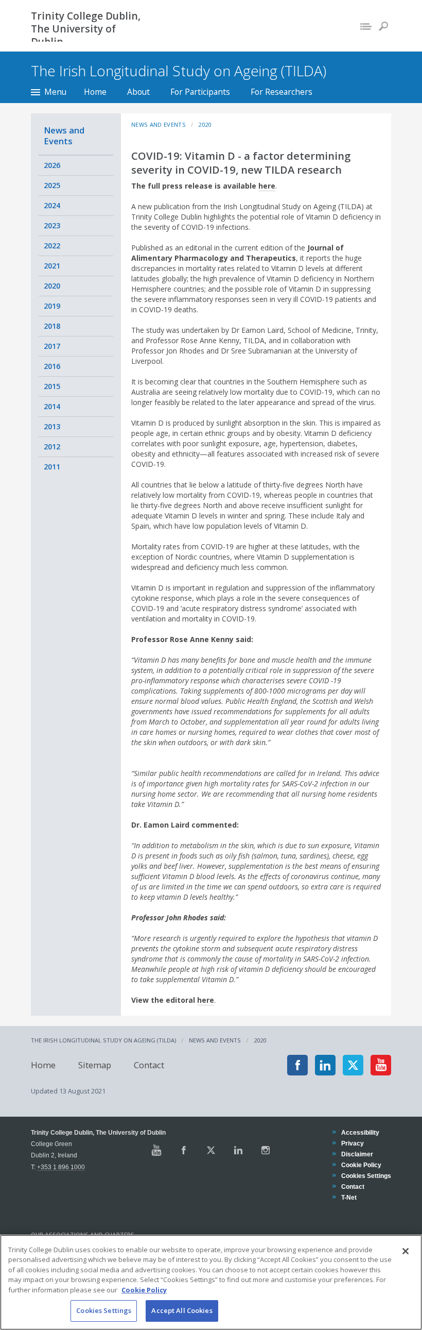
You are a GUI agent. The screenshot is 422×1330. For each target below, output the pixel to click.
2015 (52, 386)
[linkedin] (325, 1065)
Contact (149, 1065)
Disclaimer (357, 1154)
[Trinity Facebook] (184, 1150)
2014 (52, 406)
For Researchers (281, 91)
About (138, 91)
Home (95, 91)
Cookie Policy (361, 1164)
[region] (211, 1282)
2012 (52, 446)
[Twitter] (353, 1065)
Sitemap (94, 1065)
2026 (52, 165)
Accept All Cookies (181, 1310)
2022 (52, 245)
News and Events (64, 135)
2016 (52, 366)
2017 (52, 346)
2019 (52, 306)
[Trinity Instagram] (265, 1150)
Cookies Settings (103, 1310)
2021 (52, 266)
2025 (52, 185)
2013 (52, 426)
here (266, 186)
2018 (52, 326)
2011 (52, 467)
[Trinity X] (211, 1150)
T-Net (349, 1197)
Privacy (352, 1143)
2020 (52, 286)
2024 (52, 205)
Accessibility (360, 1132)
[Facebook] (297, 1065)
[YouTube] (381, 1065)
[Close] (405, 1251)
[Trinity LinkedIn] (238, 1150)
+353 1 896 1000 (61, 1167)
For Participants (200, 91)
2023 (52, 225)
